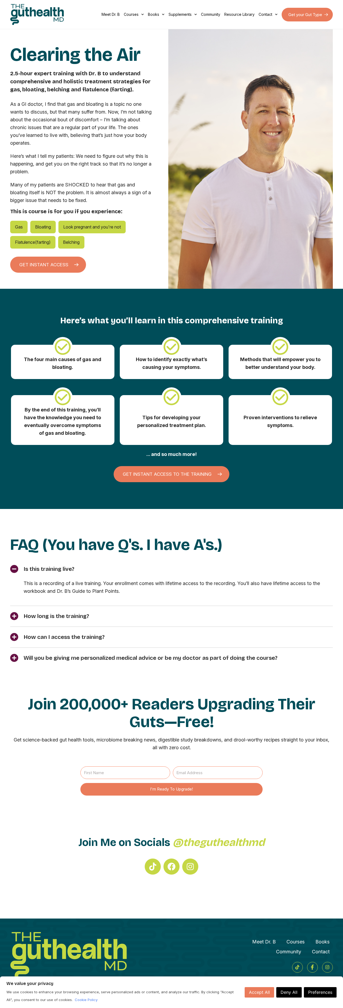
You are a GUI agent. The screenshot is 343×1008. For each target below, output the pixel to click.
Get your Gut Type (305, 14)
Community (210, 14)
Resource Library (239, 14)
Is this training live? (49, 568)
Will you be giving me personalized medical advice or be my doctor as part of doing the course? (150, 657)
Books (153, 14)
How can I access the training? (64, 637)
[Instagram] (190, 867)
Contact (265, 14)
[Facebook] (171, 867)
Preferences (320, 992)
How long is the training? (56, 616)
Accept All (259, 992)
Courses (131, 14)
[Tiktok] (153, 867)
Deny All (289, 992)
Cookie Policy (86, 1000)
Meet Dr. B (111, 14)
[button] (171, 569)
